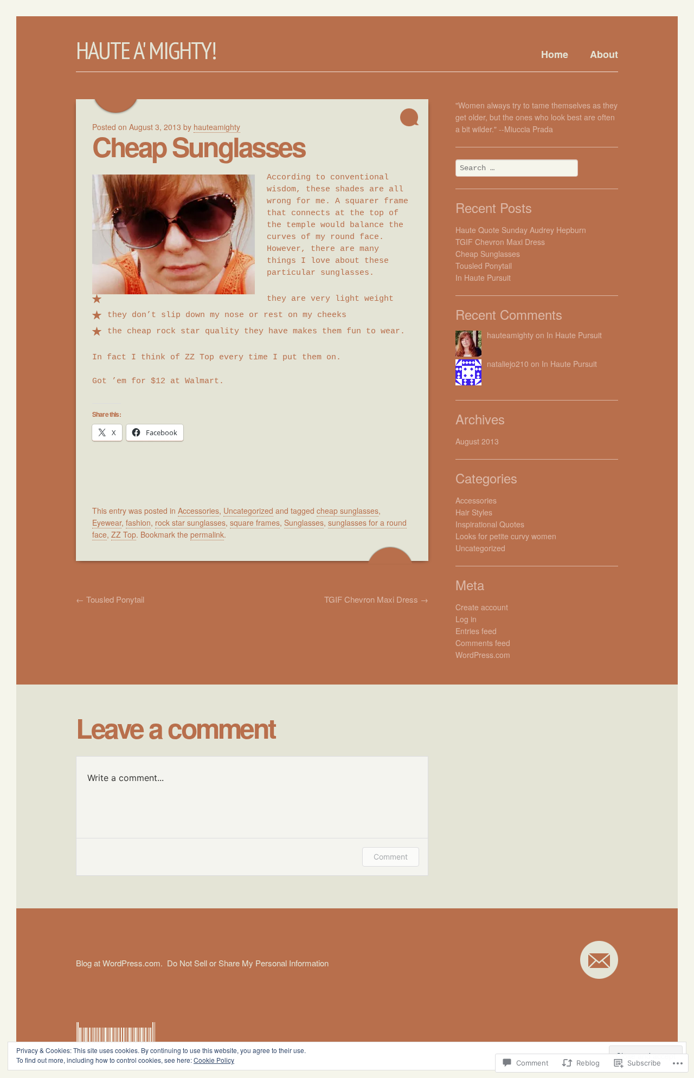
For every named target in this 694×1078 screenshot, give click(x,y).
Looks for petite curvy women (505, 536)
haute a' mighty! (146, 50)
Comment (391, 856)
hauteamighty (510, 335)
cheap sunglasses (347, 510)
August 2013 (477, 441)
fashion (138, 522)
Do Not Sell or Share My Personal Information (248, 963)
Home (554, 54)
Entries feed (476, 630)
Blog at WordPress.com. (119, 963)
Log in (466, 619)
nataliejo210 (508, 363)
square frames (255, 522)
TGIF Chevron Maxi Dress (376, 599)
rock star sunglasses (190, 522)
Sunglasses (304, 522)
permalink (207, 534)
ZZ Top (123, 534)
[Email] (599, 960)
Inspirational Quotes (489, 524)
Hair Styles (473, 512)
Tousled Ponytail (110, 599)
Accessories (198, 510)
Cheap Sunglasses (198, 146)
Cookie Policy (214, 1059)
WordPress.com (482, 654)
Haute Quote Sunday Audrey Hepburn (520, 229)
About (604, 54)
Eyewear (106, 522)
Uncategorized (248, 510)
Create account (481, 607)
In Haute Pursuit (483, 277)
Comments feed (482, 642)
